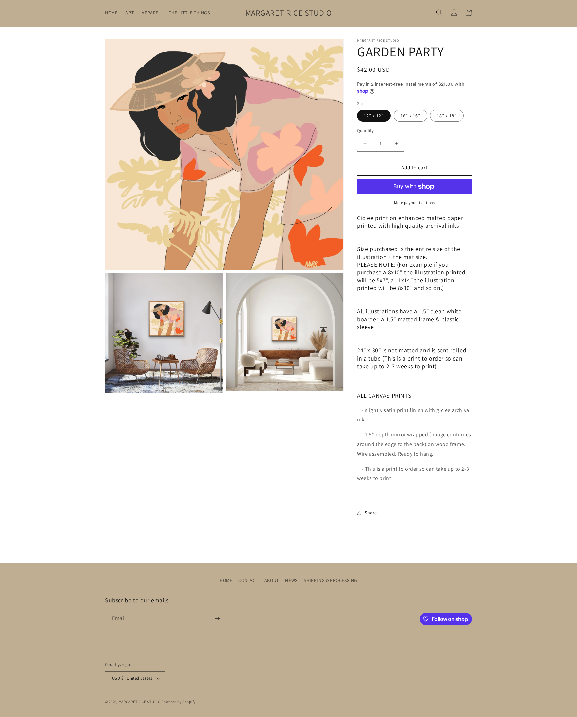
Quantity (365, 130)
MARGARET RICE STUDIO (140, 701)
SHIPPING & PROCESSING (330, 580)
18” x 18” (447, 116)
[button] (439, 12)
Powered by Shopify (178, 701)
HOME (226, 580)
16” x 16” (410, 116)
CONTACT (248, 580)
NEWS (291, 580)
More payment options (414, 202)
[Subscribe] (217, 618)
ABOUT (271, 580)
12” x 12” (374, 116)
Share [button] (371, 513)
